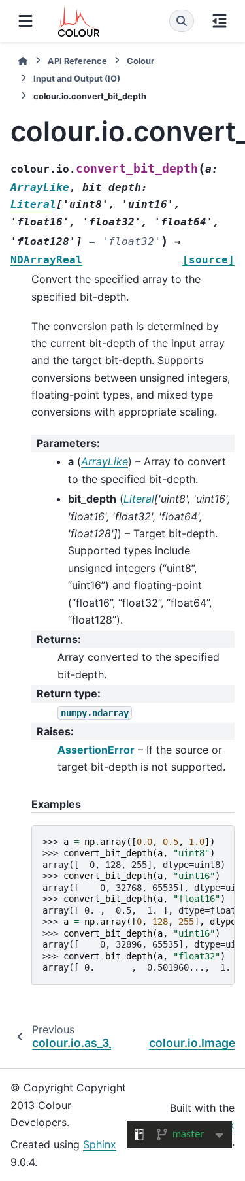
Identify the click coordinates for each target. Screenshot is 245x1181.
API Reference (77, 61)
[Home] (23, 61)
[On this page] (219, 21)
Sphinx (99, 1144)
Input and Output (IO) (76, 79)
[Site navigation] (25, 21)
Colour (140, 61)
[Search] (181, 21)
